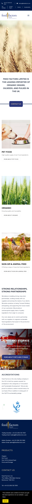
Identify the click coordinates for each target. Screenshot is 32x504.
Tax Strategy (4, 7)
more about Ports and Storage (16, 357)
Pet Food (5, 458)
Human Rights (11, 7)
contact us (16, 104)
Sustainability (27, 7)
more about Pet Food (11, 159)
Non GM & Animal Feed (9, 460)
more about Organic (11, 215)
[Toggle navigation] (28, 15)
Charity (19, 7)
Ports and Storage (7, 462)
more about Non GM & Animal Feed (15, 271)
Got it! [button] (5, 501)
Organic (4, 456)
